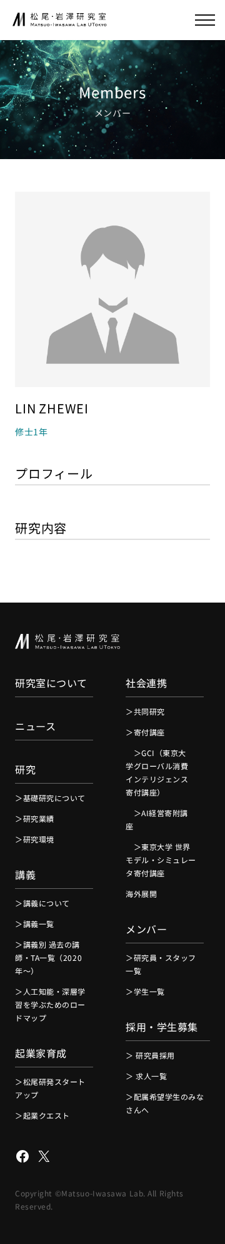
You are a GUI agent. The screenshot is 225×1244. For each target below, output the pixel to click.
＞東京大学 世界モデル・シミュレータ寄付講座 (161, 859)
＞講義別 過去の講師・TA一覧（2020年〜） (48, 957)
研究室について (51, 682)
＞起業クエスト (42, 1115)
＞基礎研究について (50, 797)
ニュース (35, 725)
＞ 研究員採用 (150, 1055)
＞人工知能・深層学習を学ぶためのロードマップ (50, 1004)
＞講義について (42, 903)
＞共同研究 (145, 711)
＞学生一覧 (145, 991)
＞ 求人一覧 (146, 1075)
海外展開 (141, 893)
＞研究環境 (34, 839)
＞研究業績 (34, 818)
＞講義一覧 (34, 923)
